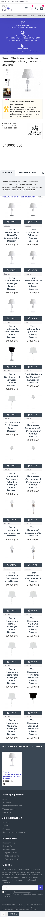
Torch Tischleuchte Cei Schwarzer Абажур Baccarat (33, 284)
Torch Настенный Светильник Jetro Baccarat (11, 577)
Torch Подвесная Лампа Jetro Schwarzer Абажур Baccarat (33, 676)
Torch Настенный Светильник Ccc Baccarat (11, 531)
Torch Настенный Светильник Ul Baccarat (33, 577)
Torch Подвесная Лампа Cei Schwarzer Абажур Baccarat (33, 625)
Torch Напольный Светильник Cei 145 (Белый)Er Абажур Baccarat (33, 429)
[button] (15, 83)
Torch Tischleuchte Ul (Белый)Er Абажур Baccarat (33, 332)
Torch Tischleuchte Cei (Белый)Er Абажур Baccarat (11, 284)
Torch (32, 16)
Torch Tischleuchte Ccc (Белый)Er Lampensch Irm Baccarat (12, 235)
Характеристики (27, 173)
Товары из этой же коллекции (18, 197)
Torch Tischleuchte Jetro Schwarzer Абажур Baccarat (11, 332)
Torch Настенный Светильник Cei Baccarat (33, 531)
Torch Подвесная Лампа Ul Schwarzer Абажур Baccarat (33, 727)
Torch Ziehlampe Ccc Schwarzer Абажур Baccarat (12, 426)
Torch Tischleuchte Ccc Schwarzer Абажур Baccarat (33, 235)
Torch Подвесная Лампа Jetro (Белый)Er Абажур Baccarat (12, 676)
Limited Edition (22, 16)
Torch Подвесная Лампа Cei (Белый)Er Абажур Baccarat (12, 625)
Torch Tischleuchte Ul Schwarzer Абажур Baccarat (12, 380)
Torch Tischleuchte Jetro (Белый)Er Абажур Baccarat (12, 775)
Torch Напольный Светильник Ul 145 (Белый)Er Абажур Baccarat (33, 480)
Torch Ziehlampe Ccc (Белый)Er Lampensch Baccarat (33, 378)
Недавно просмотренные (16, 747)
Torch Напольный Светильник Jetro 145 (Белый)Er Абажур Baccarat (12, 482)
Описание (7, 173)
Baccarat (10, 16)
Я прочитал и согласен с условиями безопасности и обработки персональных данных (23, 894)
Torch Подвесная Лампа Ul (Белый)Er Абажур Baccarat (12, 727)
